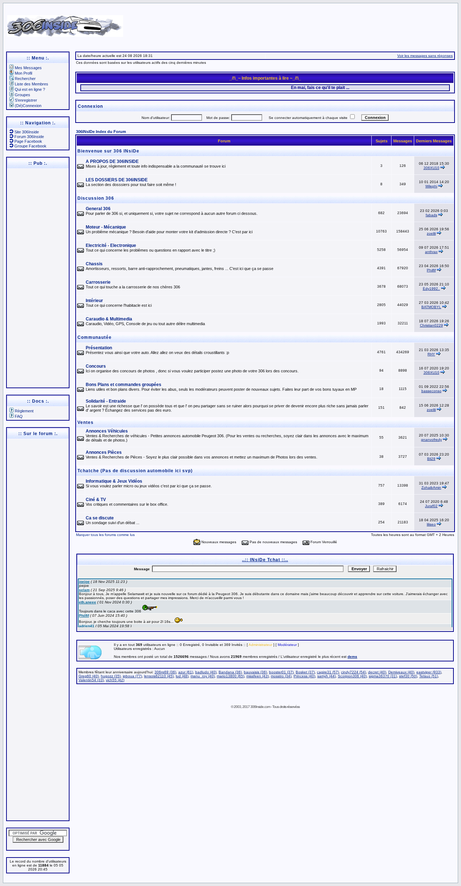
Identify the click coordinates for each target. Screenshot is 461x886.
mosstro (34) (281, 676)
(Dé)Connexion (28, 105)
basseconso (431, 391)
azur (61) (185, 672)
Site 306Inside (26, 132)
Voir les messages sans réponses (425, 56)
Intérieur (94, 300)
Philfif (431, 270)
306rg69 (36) (165, 672)
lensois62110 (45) (159, 676)
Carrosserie (98, 282)
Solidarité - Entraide (106, 401)
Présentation (99, 347)
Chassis (94, 263)
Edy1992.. (431, 289)
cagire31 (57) (328, 672)
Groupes (22, 95)
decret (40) (377, 672)
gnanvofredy (431, 440)
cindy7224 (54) (353, 672)
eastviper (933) (428, 672)
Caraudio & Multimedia (109, 319)
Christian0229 (431, 325)
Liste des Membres (31, 84)
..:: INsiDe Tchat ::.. (265, 559)
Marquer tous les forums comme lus (105, 535)
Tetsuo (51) (428, 676)
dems (352, 657)
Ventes (85, 422)
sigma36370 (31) (383, 676)
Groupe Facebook (30, 146)
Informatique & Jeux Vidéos (114, 481)
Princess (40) (304, 676)
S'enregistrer (26, 100)
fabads (431, 215)
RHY (431, 354)
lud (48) (182, 676)
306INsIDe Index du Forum (101, 131)
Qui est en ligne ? (30, 89)
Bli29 (431, 459)
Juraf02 (431, 506)
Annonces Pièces (104, 452)
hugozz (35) (111, 676)
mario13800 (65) (230, 676)
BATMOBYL (431, 307)
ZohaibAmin (431, 487)
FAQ (19, 416)
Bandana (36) (230, 672)
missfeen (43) (257, 676)
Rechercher (25, 78)
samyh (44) (326, 676)
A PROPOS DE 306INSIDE (112, 161)
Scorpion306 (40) (352, 676)
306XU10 (431, 168)
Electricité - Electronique (111, 245)
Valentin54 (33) (91, 680)
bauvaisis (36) (255, 672)
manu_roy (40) (203, 676)
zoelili (431, 233)
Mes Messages (28, 68)
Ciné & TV (96, 499)
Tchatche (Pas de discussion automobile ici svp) (135, 470)
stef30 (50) (408, 676)
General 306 (98, 208)
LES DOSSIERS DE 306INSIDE (117, 179)
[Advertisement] (300, 23)
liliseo (431, 524)
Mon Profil (23, 73)
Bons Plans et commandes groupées (123, 384)
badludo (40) (205, 672)
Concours (96, 366)
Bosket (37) (305, 672)
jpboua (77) (132, 676)
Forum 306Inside (29, 136)
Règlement (24, 411)
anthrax (431, 252)
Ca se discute (100, 517)
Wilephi (431, 186)
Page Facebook (28, 141)
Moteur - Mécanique (106, 227)
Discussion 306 (95, 198)
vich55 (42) (115, 680)
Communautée (94, 337)
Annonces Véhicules (107, 431)
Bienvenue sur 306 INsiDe (108, 151)
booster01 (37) (281, 672)
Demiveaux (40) (401, 672)
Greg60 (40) (89, 676)
